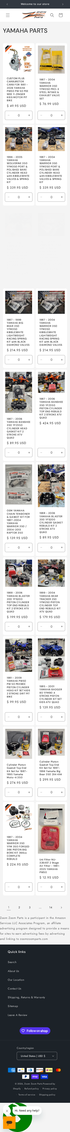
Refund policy (31, 1088)
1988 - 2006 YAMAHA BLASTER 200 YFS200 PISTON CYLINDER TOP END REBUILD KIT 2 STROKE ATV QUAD (18, 602)
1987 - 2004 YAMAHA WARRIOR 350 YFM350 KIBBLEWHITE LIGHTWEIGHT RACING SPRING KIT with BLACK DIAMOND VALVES (50, 332)
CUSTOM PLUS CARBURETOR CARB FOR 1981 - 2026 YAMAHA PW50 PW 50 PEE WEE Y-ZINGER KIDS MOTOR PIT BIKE (17, 89)
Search (12, 962)
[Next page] (61, 907)
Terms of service (26, 1094)
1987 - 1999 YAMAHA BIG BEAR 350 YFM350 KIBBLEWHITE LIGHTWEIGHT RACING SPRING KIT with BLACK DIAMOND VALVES (18, 332)
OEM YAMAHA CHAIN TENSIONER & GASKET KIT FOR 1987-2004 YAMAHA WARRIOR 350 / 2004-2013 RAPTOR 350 (18, 521)
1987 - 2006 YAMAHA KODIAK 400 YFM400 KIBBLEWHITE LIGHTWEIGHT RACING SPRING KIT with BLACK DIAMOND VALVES (50, 252)
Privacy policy (50, 1088)
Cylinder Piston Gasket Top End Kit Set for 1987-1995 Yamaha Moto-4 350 (17, 771)
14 (50, 907)
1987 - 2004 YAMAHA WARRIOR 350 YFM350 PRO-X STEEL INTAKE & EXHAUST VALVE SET (49, 89)
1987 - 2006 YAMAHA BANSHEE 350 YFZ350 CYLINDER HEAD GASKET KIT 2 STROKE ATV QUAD (19, 428)
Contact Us (14, 988)
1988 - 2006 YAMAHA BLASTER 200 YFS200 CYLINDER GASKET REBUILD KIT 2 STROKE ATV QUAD (51, 523)
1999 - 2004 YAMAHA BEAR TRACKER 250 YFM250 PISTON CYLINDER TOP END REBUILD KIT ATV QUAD (49, 602)
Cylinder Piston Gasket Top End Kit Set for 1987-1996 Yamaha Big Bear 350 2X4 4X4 (50, 768)
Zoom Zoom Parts (33, 1083)
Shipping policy (47, 1094)
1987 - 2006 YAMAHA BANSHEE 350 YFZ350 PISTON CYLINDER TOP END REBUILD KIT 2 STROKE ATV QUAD (51, 408)
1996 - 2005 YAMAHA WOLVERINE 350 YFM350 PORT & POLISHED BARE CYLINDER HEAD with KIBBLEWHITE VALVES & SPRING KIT (18, 170)
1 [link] (9, 907)
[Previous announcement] (7, 4)
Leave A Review (17, 1015)
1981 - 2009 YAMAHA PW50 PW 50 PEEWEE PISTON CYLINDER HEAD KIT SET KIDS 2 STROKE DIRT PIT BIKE (18, 687)
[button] (8, 15)
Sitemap (13, 1006)
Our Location (16, 980)
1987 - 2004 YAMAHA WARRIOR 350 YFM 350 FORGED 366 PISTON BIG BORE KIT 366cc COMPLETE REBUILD (18, 848)
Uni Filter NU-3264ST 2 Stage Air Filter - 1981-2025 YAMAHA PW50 (49, 866)
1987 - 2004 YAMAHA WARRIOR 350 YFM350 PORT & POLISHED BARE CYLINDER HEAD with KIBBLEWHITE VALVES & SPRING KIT (50, 170)
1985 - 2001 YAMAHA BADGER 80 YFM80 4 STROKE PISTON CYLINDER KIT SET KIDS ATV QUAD (50, 694)
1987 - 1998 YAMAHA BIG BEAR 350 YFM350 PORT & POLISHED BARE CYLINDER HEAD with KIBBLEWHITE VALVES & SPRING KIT (18, 255)
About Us (13, 971)
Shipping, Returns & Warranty (26, 997)
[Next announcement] (63, 4)
